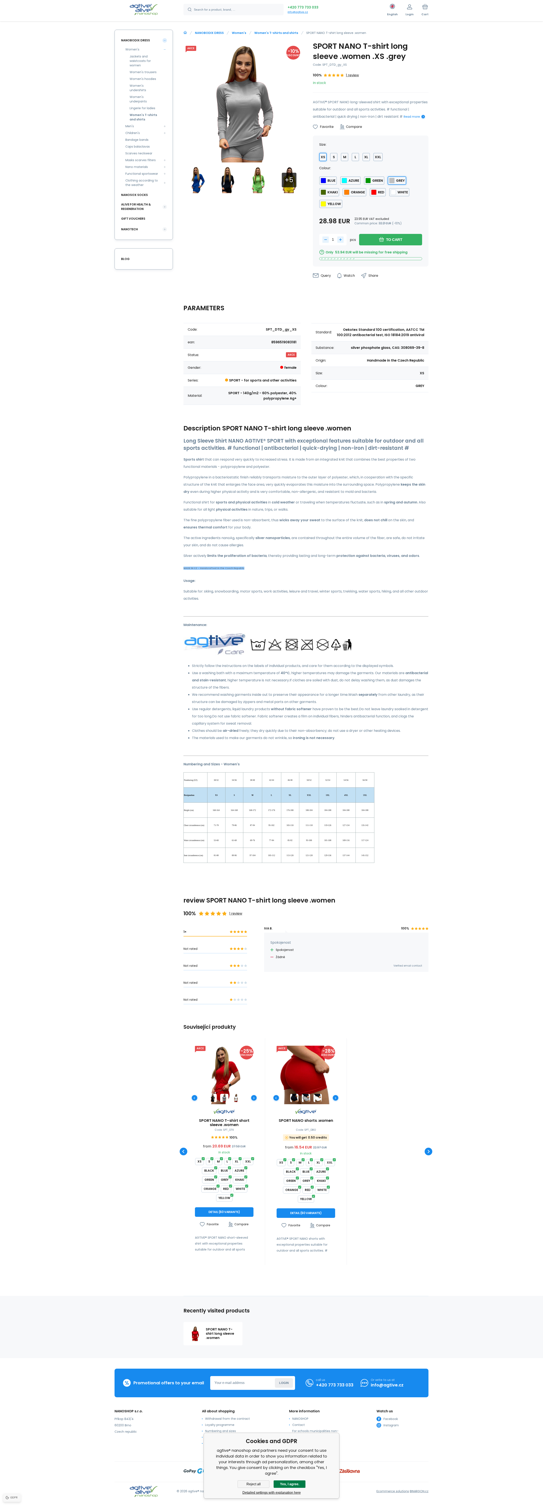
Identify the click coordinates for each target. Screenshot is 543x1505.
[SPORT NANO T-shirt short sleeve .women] (224, 1075)
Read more (412, 117)
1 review (352, 75)
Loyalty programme (219, 1425)
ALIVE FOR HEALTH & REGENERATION (136, 206)
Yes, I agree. (289, 1484)
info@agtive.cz (298, 12)
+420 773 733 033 (303, 7)
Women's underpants (138, 99)
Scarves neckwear (138, 153)
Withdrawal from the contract (227, 1419)
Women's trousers (143, 72)
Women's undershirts (138, 88)
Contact (298, 1425)
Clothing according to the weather (141, 182)
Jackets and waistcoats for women (140, 60)
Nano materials (136, 167)
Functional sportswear (141, 174)
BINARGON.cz (419, 1491)
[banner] (144, 10)
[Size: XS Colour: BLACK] (213, 1098)
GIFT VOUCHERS (133, 219)
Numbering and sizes (220, 1431)
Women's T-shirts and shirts (276, 33)
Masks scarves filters (140, 160)
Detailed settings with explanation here (271, 1492)
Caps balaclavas (137, 146)
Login (284, 1383)
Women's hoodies (143, 79)
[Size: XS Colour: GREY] (224, 1098)
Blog (125, 259)
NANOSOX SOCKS (134, 195)
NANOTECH (129, 229)
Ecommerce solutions (392, 1491)
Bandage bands (136, 140)
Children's (132, 133)
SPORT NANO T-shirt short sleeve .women (224, 1122)
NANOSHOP (300, 1419)
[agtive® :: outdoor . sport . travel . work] (185, 32)
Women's (239, 33)
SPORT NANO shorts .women (306, 1120)
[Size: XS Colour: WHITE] (236, 1098)
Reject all (253, 1484)
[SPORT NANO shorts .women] (306, 1075)
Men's (129, 126)
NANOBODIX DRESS (209, 33)
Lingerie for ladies (142, 108)
